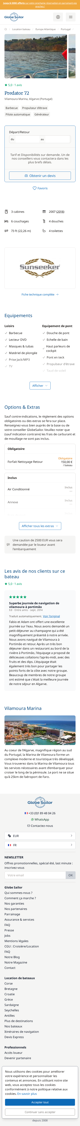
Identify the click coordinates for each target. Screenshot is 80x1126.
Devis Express (14, 1037)
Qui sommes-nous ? (18, 893)
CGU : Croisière (15, 946)
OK (70, 875)
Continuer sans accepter (40, 1112)
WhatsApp (42, 819)
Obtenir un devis (42, 175)
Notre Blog (12, 957)
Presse (9, 930)
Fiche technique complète (38, 294)
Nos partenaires (15, 909)
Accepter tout (40, 1102)
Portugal (66, 29)
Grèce (8, 999)
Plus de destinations (18, 1021)
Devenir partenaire (17, 1058)
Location (33, 946)
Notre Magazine (15, 962)
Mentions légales (16, 941)
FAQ (7, 925)
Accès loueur (13, 1053)
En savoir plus (27, 1094)
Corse (8, 983)
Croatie (9, 994)
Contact (9, 968)
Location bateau (21, 29)
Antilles (9, 1016)
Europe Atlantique (46, 29)
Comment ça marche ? (20, 898)
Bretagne (10, 989)
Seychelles (11, 1010)
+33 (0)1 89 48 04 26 (41, 813)
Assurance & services (19, 919)
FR (15, 845)
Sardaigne (11, 1005)
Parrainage (12, 914)
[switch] (40, 188)
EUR (16, 836)
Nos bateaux (13, 1026)
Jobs (7, 936)
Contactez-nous (42, 826)
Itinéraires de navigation (21, 1032)
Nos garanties (14, 903)
